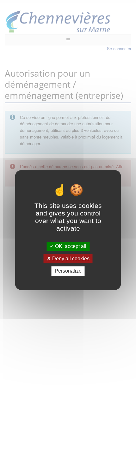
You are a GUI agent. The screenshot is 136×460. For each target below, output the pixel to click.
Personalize (68, 271)
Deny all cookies (70, 258)
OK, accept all (70, 246)
